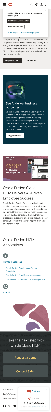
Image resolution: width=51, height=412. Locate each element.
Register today (15, 135)
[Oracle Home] (10, 4)
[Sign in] (41, 4)
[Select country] (36, 4)
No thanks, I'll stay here (15, 27)
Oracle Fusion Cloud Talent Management (23, 275)
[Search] (31, 4)
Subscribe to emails (9, 398)
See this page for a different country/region (23, 32)
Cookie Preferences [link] (9, 394)
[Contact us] (46, 4)
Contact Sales (25, 371)
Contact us (31, 60)
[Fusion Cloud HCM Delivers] (25, 168)
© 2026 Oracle (8, 390)
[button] (4, 4)
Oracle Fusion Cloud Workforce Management (25, 279)
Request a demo (12, 60)
